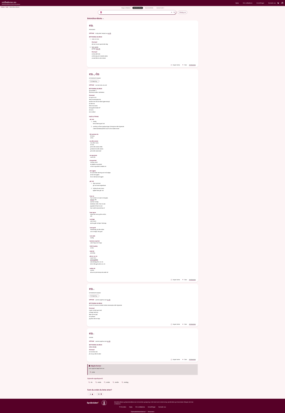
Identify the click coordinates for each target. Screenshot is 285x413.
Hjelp (237, 3)
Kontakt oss (272, 3)
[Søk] (174, 12)
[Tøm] (171, 12)
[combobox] (134, 12)
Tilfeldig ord (182, 12)
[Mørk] (278, 3)
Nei (99, 394)
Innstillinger (260, 3)
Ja (90, 394)
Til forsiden (122, 407)
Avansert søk (160, 8)
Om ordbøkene (247, 3)
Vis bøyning (93, 81)
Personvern (151, 411)
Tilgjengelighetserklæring (138, 411)
